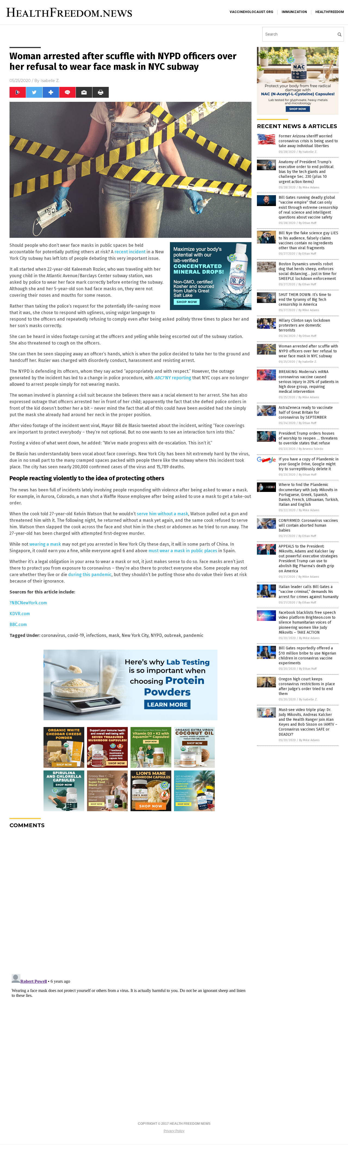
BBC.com (18, 624)
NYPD (156, 635)
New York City (135, 635)
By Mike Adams (309, 187)
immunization (294, 12)
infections (96, 635)
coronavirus (53, 635)
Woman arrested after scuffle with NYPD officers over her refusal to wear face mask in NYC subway (308, 351)
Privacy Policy (174, 1131)
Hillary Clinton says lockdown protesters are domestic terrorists (304, 325)
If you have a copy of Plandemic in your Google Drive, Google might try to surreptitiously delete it (308, 464)
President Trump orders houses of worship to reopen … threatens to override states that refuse (308, 438)
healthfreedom (329, 12)
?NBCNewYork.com (28, 602)
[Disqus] (130, 901)
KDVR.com (20, 613)
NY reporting (172, 377)
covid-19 (75, 635)
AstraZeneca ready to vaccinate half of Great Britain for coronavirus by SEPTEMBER (306, 412)
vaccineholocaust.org (251, 12)
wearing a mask (45, 544)
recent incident (129, 251)
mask (113, 635)
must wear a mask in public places (182, 550)
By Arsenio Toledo (311, 449)
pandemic (193, 635)
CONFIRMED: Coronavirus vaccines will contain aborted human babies (308, 525)
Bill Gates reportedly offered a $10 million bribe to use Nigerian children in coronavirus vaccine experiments (307, 655)
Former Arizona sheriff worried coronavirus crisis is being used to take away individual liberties (308, 141)
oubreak (172, 635)
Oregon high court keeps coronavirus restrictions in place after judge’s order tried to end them (307, 686)
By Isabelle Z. (308, 152)
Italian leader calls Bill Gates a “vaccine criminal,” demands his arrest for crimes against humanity (308, 592)
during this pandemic (89, 574)
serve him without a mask (162, 513)
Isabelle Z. (50, 80)
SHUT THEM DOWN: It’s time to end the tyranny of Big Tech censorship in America (305, 299)
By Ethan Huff (307, 223)
